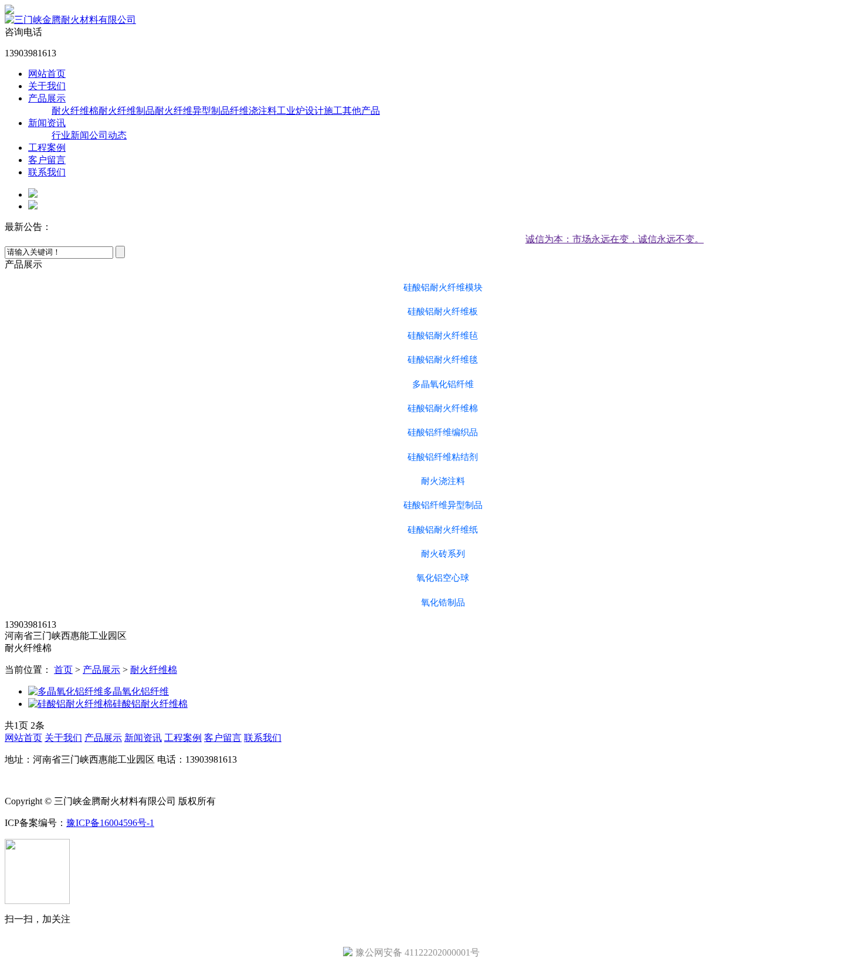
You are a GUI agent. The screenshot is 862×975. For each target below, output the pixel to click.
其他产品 (361, 111)
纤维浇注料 (253, 111)
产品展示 (47, 98)
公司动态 (108, 135)
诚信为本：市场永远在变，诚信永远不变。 (603, 239)
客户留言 (47, 160)
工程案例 (47, 148)
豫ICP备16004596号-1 (110, 823)
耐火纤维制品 (127, 111)
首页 (63, 670)
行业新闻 (70, 135)
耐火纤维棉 (75, 111)
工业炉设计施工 (309, 111)
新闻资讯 (47, 123)
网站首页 (47, 74)
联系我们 (47, 172)
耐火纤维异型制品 (192, 111)
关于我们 (47, 86)
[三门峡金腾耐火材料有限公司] (70, 20)
